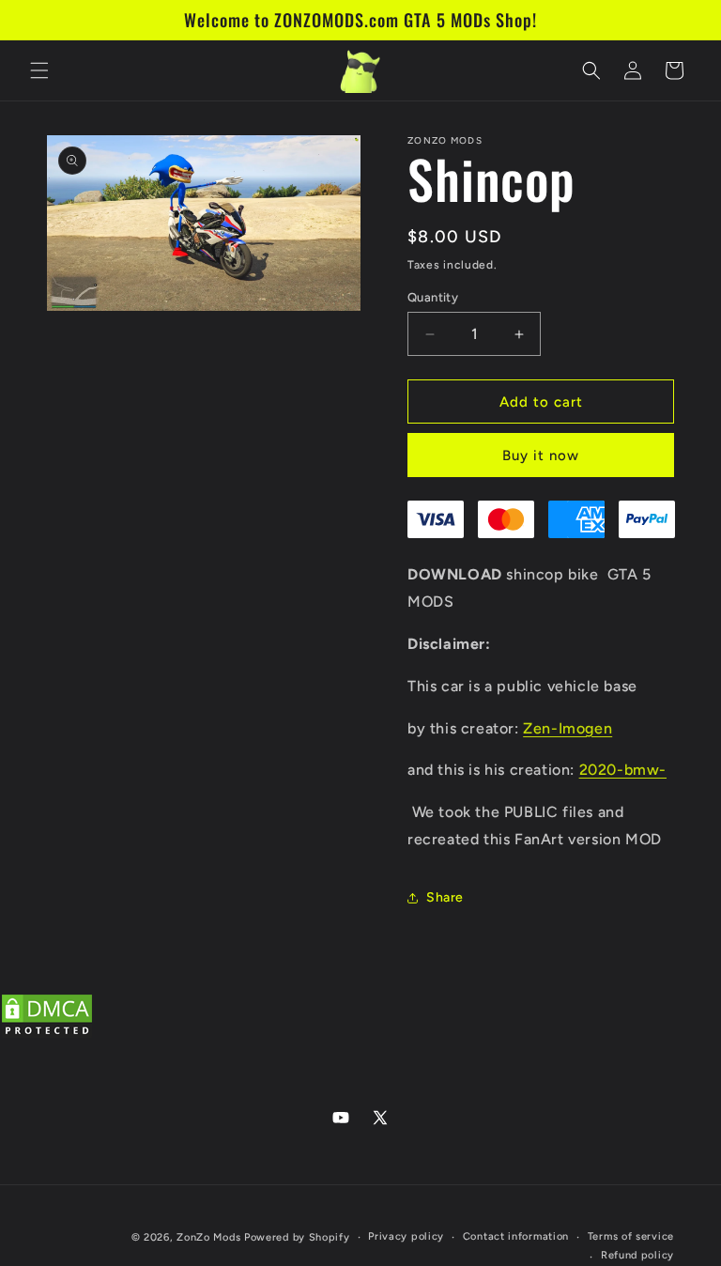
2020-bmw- (623, 770)
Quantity (432, 297)
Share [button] (445, 897)
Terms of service (631, 1236)
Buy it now (540, 455)
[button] (39, 70)
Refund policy (637, 1255)
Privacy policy (406, 1236)
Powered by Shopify (297, 1237)
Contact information (516, 1236)
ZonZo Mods (208, 1237)
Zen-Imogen (567, 728)
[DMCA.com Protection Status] (47, 1034)
